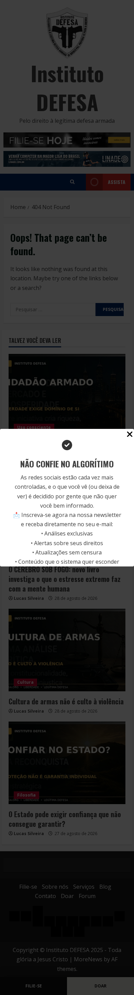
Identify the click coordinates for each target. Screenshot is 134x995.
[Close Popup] (129, 435)
